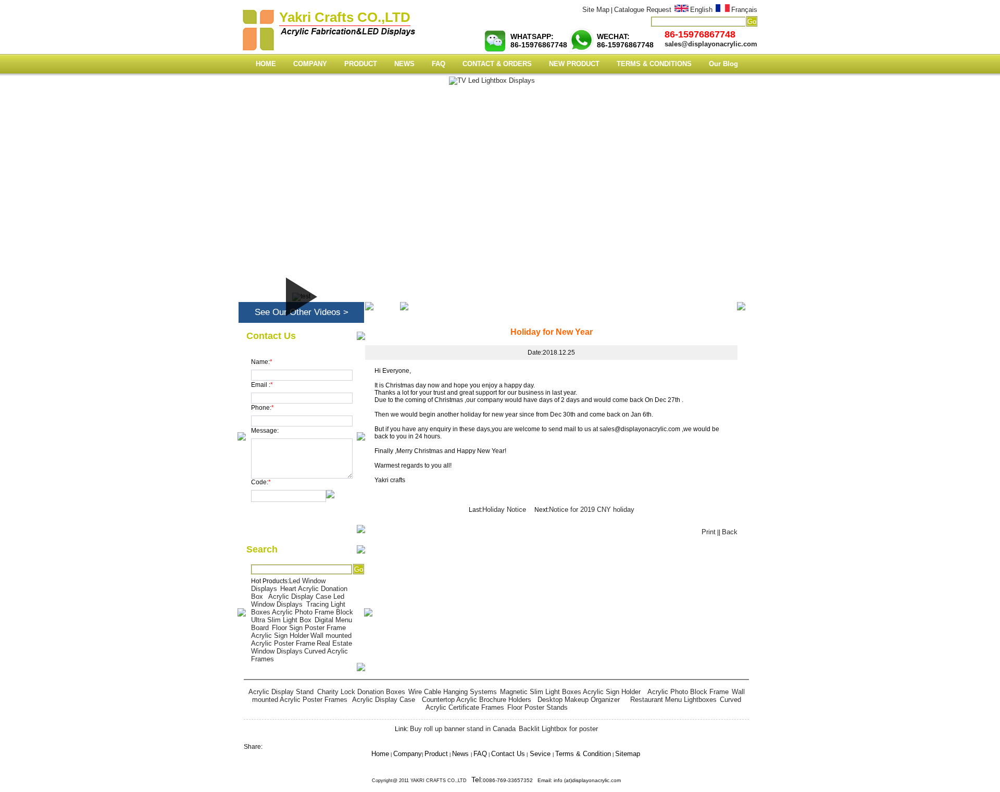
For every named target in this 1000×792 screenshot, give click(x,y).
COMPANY (310, 64)
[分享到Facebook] (503, 744)
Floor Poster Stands (537, 707)
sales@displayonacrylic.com (711, 44)
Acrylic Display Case (300, 596)
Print (709, 532)
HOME (266, 64)
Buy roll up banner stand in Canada (463, 729)
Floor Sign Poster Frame (309, 628)
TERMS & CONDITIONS (654, 64)
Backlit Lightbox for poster (558, 729)
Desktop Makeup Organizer (581, 699)
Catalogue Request (642, 10)
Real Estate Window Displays (301, 647)
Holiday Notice (505, 509)
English (701, 10)
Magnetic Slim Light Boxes (540, 692)
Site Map (595, 10)
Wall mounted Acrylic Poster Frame (301, 639)
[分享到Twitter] (500, 744)
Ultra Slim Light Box (281, 620)
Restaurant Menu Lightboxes (673, 699)
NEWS (404, 64)
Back (730, 532)
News (728, 306)
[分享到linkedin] (507, 744)
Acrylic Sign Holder (280, 635)
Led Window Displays (297, 600)
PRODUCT (360, 64)
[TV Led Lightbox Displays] (492, 81)
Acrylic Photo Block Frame (688, 692)
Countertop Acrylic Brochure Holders (476, 699)
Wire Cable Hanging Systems (452, 692)
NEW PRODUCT (574, 64)
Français (744, 10)
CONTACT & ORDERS (497, 64)
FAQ (438, 64)
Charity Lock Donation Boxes (361, 692)
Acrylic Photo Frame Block (312, 612)
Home (705, 306)
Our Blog (723, 64)
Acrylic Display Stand (282, 692)
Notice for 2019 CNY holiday (591, 509)
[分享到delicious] (511, 744)
